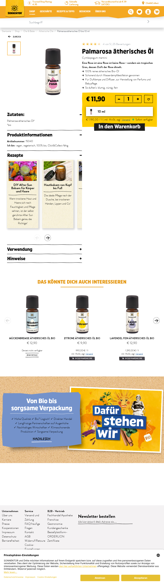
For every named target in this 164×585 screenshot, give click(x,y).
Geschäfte (46, 11)
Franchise (52, 520)
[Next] (48, 238)
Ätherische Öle (46, 31)
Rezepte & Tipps (65, 11)
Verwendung (44, 249)
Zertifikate (53, 541)
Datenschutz (9, 537)
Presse (5, 524)
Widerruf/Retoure (35, 541)
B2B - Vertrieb (56, 511)
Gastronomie (54, 524)
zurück (16, 36)
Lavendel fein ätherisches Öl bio (132, 338)
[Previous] (37, 238)
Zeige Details (32, 355)
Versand (126, 120)
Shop (32, 11)
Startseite (6, 31)
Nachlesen (41, 439)
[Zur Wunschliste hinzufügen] (148, 99)
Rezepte (44, 155)
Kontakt (29, 532)
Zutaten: (44, 114)
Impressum (8, 532)
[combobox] (89, 21)
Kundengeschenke (57, 528)
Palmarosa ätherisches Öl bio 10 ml (73, 31)
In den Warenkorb (119, 127)
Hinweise (44, 258)
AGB (27, 537)
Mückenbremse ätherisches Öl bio (32, 338)
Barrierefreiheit (10, 541)
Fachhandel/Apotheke (60, 515)
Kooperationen (10, 528)
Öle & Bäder (29, 31)
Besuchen (84, 11)
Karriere (6, 520)
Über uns (100, 11)
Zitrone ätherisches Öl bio (82, 338)
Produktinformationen (44, 135)
